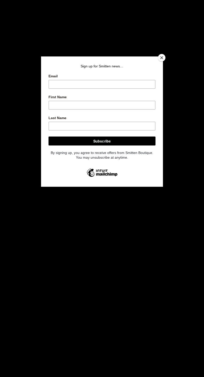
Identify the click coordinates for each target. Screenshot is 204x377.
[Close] (161, 57)
